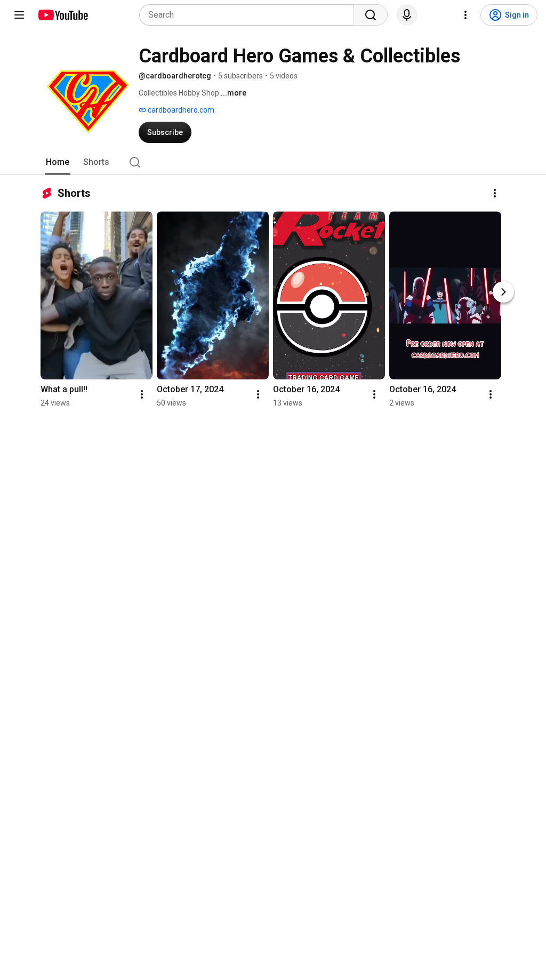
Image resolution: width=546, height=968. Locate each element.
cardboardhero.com (180, 110)
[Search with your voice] (406, 15)
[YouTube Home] (62, 15)
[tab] (57, 162)
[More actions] (494, 193)
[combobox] (249, 15)
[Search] (371, 15)
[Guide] (19, 15)
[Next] (503, 292)
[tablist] (273, 162)
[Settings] (465, 15)
